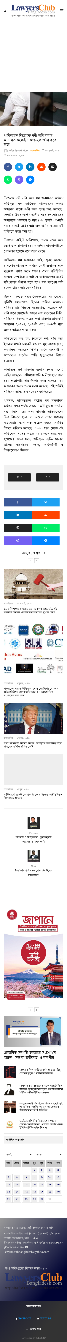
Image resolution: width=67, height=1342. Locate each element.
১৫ (34, 1184)
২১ (26, 1192)
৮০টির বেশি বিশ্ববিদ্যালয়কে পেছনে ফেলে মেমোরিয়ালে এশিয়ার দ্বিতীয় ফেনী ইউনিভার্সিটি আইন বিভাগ (41, 1124)
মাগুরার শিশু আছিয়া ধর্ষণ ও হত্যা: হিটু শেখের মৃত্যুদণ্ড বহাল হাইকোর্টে (40, 1072)
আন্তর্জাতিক (35, 151)
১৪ (26, 1184)
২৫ (58, 1192)
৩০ (42, 1199)
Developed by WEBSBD (34, 1338)
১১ (58, 1177)
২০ (16, 1192)
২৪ (49, 1192)
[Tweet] (19, 167)
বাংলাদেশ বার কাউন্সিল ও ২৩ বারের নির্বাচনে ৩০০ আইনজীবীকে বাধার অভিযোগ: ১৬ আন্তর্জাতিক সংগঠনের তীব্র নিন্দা (31, 692)
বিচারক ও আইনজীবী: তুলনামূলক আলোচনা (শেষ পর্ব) (34, 837)
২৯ (34, 1199)
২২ (34, 1192)
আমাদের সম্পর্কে (33, 1306)
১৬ (41, 1184)
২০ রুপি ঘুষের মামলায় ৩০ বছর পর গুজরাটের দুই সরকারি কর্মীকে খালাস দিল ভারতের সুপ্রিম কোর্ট (30, 611)
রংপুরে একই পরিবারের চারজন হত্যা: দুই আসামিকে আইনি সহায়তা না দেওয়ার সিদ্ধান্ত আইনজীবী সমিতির (41, 1107)
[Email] (52, 167)
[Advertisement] (33, 56)
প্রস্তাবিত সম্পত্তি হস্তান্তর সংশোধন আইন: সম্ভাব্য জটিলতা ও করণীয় (30, 1055)
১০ (49, 1177)
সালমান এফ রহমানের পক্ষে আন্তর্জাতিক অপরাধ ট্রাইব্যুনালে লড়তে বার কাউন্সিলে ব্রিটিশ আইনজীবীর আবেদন (41, 1089)
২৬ (8, 1199)
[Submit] (41, 167)
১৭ (49, 1184)
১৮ (58, 1184)
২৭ (16, 1199)
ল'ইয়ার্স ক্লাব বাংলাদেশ (18, 151)
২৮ (26, 1199)
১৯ (8, 1192)
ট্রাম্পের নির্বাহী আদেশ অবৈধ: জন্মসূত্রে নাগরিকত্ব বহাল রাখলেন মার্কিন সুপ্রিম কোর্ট (33, 745)
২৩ (41, 1192)
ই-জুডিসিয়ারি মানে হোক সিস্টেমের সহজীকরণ (33, 871)
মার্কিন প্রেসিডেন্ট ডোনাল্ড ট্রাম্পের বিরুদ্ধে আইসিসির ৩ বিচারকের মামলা (33, 797)
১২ (8, 1184)
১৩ (16, 1184)
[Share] (8, 167)
